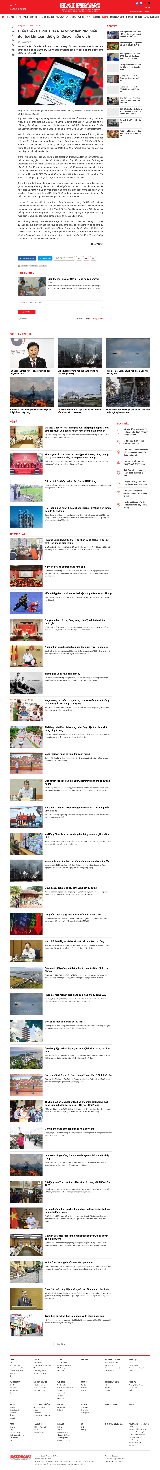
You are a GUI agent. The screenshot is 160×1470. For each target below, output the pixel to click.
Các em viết (61, 1393)
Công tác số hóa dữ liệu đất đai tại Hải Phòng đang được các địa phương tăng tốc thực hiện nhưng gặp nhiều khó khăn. (78, 486)
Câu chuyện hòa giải (135, 1437)
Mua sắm (13, 1413)
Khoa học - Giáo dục (46, 17)
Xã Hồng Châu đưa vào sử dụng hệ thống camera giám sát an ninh (77, 836)
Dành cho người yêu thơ (65, 1387)
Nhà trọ (12, 1393)
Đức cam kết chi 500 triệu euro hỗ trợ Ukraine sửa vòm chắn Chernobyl (79, 411)
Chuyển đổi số (109, 1370)
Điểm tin (60, 1427)
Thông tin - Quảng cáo (114, 1424)
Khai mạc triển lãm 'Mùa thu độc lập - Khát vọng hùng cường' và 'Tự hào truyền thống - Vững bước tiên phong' (77, 456)
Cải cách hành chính (16, 1370)
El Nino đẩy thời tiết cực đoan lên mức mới (133, 442)
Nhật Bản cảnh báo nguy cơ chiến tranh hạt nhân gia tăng (135, 473)
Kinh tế (18, 17)
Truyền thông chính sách (137, 1434)
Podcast (147, 11)
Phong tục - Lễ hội (39, 1407)
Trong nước (133, 1387)
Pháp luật (60, 17)
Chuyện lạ (84, 1410)
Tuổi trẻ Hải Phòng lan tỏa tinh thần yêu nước (69, 1262)
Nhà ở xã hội (14, 1390)
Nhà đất (12, 1385)
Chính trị (10, 17)
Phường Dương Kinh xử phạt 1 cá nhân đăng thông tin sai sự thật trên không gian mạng (76, 541)
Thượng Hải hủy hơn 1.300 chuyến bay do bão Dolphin (135, 483)
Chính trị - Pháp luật (39, 1427)
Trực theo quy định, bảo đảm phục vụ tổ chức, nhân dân (74, 1316)
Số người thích (98, 319)
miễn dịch (34, 265)
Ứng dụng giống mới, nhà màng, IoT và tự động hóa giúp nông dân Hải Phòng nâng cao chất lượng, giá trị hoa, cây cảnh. (78, 1134)
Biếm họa (60, 1398)
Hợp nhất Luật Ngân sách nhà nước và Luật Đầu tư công (74, 941)
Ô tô (82, 1427)
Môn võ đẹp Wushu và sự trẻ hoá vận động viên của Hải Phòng (78, 593)
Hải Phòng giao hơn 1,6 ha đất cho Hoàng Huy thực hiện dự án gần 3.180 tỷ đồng (78, 509)
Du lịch (84, 1404)
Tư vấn (131, 1370)
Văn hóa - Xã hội (15, 1432)
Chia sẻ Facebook (28, 258)
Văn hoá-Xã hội (38, 1432)
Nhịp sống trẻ (14, 1410)
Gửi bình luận (27, 312)
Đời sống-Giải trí (62, 1432)
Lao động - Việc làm (64, 1365)
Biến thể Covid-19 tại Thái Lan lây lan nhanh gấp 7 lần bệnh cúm (130, 100)
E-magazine (138, 11)
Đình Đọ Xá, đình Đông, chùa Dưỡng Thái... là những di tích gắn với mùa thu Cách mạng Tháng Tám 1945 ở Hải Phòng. (76, 759)
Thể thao (129, 17)
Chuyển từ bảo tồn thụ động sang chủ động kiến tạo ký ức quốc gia (75, 622)
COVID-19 (43, 265)
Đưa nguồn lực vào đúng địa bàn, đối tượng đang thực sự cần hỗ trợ (77, 782)
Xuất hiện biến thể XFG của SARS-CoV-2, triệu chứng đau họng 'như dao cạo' (130, 56)
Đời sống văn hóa (39, 1385)
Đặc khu (107, 1390)
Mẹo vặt (12, 1418)
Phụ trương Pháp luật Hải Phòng (139, 1425)
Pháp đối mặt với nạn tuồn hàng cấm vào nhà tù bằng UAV (127, 372)
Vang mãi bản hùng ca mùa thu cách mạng (67, 754)
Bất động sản (70, 17)
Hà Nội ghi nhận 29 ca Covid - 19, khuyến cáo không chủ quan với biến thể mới (130, 34)
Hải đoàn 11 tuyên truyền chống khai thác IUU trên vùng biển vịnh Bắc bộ (77, 809)
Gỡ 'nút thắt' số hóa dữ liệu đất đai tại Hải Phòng (70, 481)
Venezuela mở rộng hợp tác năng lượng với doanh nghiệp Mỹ (78, 372)
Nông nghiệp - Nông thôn (42, 1365)
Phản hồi (60, 1410)
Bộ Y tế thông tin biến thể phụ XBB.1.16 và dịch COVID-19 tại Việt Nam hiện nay (131, 111)
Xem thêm (61, 1344)
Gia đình (12, 1407)
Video (131, 11)
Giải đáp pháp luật (135, 1442)
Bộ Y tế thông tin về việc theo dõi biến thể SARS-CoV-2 (131, 44)
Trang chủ (21, 26)
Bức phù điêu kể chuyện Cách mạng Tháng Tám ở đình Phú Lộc (78, 1075)
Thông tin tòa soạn (111, 1456)
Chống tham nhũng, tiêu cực (138, 1368)
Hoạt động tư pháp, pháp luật (139, 1432)
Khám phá (84, 1407)
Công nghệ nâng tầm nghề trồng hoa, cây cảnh (69, 1128)
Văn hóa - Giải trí (84, 17)
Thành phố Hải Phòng (136, 1385)
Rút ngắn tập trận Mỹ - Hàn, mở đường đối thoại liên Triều (30, 372)
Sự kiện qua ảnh (111, 1404)
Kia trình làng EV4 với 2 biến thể (130, 121)
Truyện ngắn (61, 1385)
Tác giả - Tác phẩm (39, 1387)
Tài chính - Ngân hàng (40, 1373)
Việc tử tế (60, 1370)
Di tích (35, 1410)
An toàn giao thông (63, 1438)
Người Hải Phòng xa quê (41, 1415)
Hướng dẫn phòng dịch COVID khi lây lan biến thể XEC (129, 89)
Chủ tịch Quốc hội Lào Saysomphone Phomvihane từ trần (135, 493)
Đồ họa (131, 1404)
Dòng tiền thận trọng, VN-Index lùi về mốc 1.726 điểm (73, 914)
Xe (82, 1424)
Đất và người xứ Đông (41, 1404)
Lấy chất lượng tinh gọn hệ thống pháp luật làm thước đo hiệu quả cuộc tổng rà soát (77, 1210)
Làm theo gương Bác (17, 1368)
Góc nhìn (33, 17)
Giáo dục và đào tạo (112, 1362)
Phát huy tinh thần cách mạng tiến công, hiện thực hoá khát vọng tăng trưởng (76, 729)
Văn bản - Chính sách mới (137, 1429)
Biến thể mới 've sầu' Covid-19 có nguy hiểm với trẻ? (73, 280)
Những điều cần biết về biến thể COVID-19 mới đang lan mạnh (130, 67)
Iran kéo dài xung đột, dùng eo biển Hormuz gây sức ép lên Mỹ (135, 505)
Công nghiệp (37, 1362)
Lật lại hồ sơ (14, 1438)
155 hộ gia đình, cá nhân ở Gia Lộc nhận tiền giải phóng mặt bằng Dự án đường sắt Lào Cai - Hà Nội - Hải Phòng (76, 1103)
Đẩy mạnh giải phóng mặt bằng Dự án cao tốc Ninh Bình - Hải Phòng (77, 970)
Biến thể (24, 265)
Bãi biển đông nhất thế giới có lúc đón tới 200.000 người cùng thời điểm (135, 432)
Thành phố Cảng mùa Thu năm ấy (62, 673)
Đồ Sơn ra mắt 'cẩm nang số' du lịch (64, 1021)
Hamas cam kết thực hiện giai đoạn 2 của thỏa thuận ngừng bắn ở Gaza (128, 411)
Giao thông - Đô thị (39, 1370)
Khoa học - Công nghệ (112, 1368)
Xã (106, 1385)
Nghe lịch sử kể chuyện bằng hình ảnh (65, 566)
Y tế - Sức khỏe (62, 1362)
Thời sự (59, 1430)
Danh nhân (37, 1413)
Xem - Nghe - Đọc (39, 1390)
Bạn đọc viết (61, 1407)
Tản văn (60, 1390)
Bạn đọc (60, 1404)
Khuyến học (109, 1365)
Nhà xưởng (13, 1387)
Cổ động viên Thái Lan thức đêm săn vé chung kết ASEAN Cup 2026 (78, 1184)
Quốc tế (105, 17)
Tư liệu (83, 1390)
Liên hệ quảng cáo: (111, 1461)
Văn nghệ (96, 17)
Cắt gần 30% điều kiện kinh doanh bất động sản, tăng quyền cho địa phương (76, 1237)
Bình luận (84, 1387)
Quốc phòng (14, 1376)
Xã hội (25, 17)
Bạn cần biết (133, 1445)
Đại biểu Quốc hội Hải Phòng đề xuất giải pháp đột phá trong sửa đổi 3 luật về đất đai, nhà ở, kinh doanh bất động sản (77, 429)
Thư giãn (60, 1396)
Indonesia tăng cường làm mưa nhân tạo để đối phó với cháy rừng (30, 411)
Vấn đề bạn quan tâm (136, 1440)
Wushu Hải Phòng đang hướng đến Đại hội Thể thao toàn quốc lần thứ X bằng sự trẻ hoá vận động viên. (77, 598)
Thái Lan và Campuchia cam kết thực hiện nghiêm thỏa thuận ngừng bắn (135, 452)
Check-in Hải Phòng (64, 1435)
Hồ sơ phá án (133, 1365)
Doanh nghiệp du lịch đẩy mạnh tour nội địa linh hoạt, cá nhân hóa (77, 1050)
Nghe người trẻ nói (63, 1440)
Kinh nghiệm (85, 1413)
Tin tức (38, 26)
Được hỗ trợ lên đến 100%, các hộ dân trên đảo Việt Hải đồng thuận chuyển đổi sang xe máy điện (77, 702)
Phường (107, 1387)
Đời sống (138, 17)
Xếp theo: (80, 319)
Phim (11, 1440)
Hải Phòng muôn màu (17, 1435)
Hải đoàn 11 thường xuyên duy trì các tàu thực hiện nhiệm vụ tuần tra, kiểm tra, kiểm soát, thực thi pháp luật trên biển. (77, 816)
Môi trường (61, 1368)
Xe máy (83, 1430)
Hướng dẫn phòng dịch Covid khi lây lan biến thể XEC (129, 78)
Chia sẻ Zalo (46, 258)
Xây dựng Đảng (15, 1365)
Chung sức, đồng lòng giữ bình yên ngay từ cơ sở (71, 887)
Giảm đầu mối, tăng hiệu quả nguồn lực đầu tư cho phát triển (77, 1289)
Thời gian (88, 319)
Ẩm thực (12, 1415)
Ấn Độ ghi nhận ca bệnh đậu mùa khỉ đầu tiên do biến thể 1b (130, 133)
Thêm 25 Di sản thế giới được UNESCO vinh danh (134, 462)
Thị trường (36, 1368)
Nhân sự (12, 1373)
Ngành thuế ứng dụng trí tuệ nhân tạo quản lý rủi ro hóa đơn (76, 647)
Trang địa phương (117, 17)
